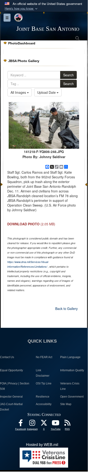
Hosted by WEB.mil (42, 445)
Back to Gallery (66, 308)
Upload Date (47, 92)
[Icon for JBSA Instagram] (32, 424)
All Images (19, 92)
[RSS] (67, 424)
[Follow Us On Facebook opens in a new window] (20, 424)
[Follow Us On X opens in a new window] (44, 424)
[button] (21, 8)
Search (68, 75)
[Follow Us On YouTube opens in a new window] (56, 424)
